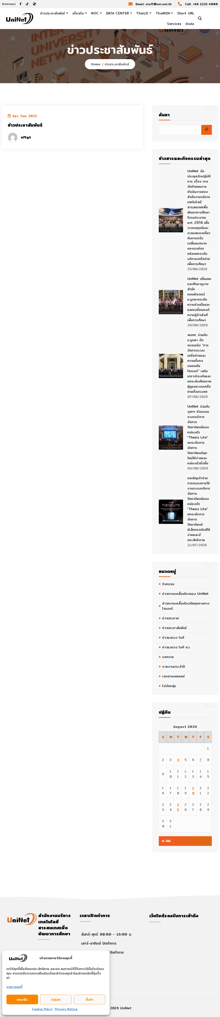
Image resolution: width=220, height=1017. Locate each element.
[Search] (206, 130)
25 (178, 807)
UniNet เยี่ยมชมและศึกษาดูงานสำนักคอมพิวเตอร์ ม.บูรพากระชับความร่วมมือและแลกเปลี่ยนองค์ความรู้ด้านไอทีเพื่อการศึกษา (199, 299)
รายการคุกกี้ (14, 987)
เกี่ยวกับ (78, 13)
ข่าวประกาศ (170, 618)
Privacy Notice (66, 1009)
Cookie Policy (42, 1009)
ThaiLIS (142, 13)
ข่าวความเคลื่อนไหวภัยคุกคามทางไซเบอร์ (185, 606)
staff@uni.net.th (158, 4)
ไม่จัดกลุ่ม (169, 685)
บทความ (168, 656)
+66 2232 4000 (205, 4)
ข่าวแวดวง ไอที (173, 637)
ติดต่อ (189, 23)
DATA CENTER (117, 13)
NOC (95, 13)
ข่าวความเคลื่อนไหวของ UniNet (185, 593)
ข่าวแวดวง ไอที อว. (176, 647)
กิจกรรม (168, 583)
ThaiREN (163, 13)
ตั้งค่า (89, 999)
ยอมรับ (22, 999)
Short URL (185, 13)
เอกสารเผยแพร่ (173, 676)
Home (95, 64)
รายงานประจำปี (173, 666)
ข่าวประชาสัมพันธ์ (52, 13)
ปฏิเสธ (56, 999)
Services (174, 23)
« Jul (166, 840)
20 (193, 790)
